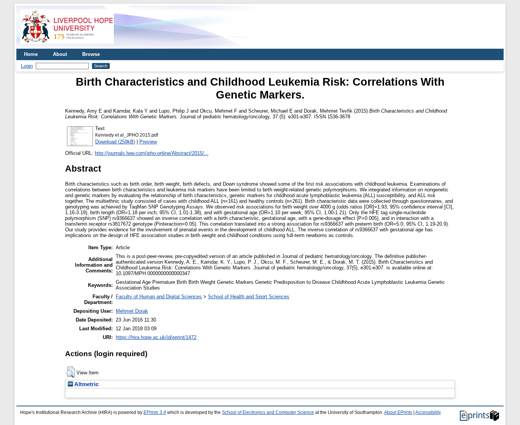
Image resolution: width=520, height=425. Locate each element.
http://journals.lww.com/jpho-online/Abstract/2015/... (152, 153)
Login (27, 66)
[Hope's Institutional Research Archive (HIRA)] (67, 46)
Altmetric (86, 384)
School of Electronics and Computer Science (268, 412)
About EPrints (398, 412)
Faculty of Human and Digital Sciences (159, 296)
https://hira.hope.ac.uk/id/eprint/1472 (156, 337)
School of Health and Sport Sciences (248, 296)
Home (31, 54)
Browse (91, 54)
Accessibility (428, 412)
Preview (148, 142)
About (60, 54)
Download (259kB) (115, 142)
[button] (70, 372)
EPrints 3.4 (155, 412)
